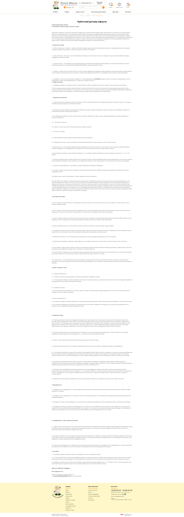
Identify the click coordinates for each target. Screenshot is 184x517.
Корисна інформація (93, 494)
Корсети (68, 492)
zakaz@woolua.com (119, 496)
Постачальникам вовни (94, 496)
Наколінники (69, 494)
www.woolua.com (81, 63)
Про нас (90, 492)
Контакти (90, 498)
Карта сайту (91, 500)
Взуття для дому (69, 504)
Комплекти (68, 508)
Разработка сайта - (128, 515)
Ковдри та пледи (70, 510)
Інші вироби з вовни (71, 506)
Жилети (67, 502)
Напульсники (69, 496)
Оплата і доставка (92, 490)
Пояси (67, 490)
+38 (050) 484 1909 (86, 3)
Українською (67, 7)
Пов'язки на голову (70, 500)
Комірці (67, 498)
